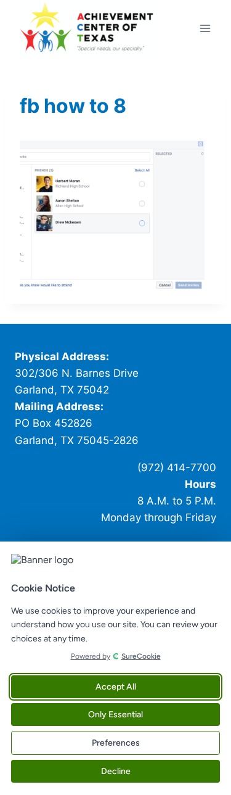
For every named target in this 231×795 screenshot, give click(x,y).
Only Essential (115, 714)
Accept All (115, 687)
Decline (116, 771)
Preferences (116, 743)
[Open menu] (204, 28)
